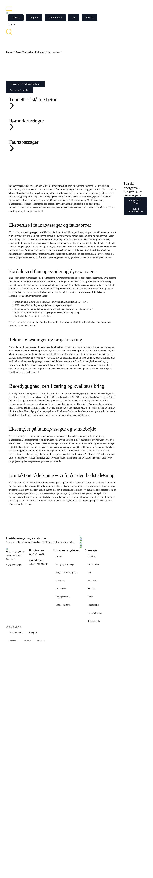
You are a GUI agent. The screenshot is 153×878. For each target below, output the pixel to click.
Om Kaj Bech (93, 564)
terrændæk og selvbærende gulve (46, 497)
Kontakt (91, 589)
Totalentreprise (94, 621)
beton (18, 354)
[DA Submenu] (15, 25)
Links (90, 597)
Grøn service (61, 589)
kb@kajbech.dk (36, 560)
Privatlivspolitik (16, 633)
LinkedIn (27, 641)
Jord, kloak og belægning (66, 572)
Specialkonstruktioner (34, 52)
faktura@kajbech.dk (38, 563)
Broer (18, 52)
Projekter (92, 556)
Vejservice (60, 580)
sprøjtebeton (47, 305)
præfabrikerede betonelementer (38, 354)
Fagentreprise (93, 605)
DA (10, 25)
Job (89, 572)
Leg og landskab (63, 597)
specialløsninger (70, 357)
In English (33, 633)
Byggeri (59, 556)
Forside (10, 52)
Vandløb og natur (63, 605)
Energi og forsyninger (65, 564)
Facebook (13, 641)
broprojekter (14, 461)
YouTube (41, 641)
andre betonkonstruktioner (78, 497)
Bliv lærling (93, 580)
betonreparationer (32, 461)
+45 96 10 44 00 (37, 554)
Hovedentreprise (95, 613)
